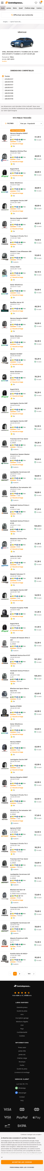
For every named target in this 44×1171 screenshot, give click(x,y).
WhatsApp (22, 1088)
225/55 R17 (9, 87)
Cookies (22, 1036)
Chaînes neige (29, 8)
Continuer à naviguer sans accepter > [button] (31, 1134)
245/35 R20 (9, 93)
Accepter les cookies (22, 1162)
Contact (22, 1097)
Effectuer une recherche (23, 15)
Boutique (22, 1062)
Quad (21, 8)
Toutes (7, 76)
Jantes (9, 8)
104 (29, 974)
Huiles (22, 1065)
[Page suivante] (34, 974)
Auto (3, 8)
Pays (22, 1029)
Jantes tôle (22, 1051)
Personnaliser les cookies (22, 1167)
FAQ (22, 1100)
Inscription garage (22, 1018)
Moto (15, 8)
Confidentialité (22, 1032)
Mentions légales (22, 1021)
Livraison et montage (22, 1072)
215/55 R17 (9, 79)
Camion (39, 8)
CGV (22, 1025)
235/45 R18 (9, 90)
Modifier (4, 61)
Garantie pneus (22, 1007)
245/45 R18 (9, 99)
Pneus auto (22, 1047)
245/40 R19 (9, 96)
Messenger (22, 1093)
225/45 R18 (9, 82)
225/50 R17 (9, 85)
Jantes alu (22, 1054)
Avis (22, 1014)
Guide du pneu (22, 1011)
